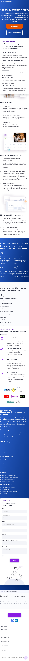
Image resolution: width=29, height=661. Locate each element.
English (5, 626)
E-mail (3, 521)
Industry (4, 534)
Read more (2, 606)
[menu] (27, 2)
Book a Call (14, 615)
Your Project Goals (6, 546)
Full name (4, 508)
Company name (6, 515)
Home (2, 591)
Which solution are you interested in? (11, 540)
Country (4, 527)
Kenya (5, 629)
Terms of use (12, 556)
